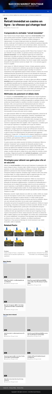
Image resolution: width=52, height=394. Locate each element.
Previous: (14, 254)
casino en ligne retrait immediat (23, 136)
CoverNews (31, 392)
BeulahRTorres (8, 27)
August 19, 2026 (15, 283)
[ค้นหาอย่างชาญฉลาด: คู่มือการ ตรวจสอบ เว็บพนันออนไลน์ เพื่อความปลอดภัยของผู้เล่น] (14, 296)
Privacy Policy (12, 388)
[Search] (48, 11)
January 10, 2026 (15, 27)
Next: (38, 254)
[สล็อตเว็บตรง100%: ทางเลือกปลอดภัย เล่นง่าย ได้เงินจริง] (14, 271)
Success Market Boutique (26, 4)
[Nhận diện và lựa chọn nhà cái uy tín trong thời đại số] (14, 370)
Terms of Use (20, 388)
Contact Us (5, 388)
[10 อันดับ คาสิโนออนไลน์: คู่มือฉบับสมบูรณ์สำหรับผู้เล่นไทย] (38, 347)
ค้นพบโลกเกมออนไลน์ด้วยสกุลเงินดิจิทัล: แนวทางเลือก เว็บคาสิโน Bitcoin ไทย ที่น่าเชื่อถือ (37, 282)
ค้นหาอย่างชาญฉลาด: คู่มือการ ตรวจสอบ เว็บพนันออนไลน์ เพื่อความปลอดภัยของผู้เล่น (14, 306)
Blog (5, 18)
